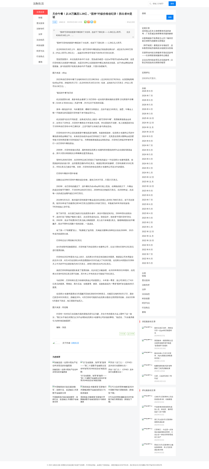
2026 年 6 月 (147, 100)
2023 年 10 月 (148, 186)
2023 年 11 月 (148, 182)
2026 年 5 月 (147, 105)
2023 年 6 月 (147, 204)
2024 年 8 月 (147, 141)
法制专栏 (40, 29)
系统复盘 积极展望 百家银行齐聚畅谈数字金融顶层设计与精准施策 (93, 399)
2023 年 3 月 (147, 218)
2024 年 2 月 (147, 168)
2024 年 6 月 (147, 150)
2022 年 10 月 (148, 240)
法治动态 (40, 40)
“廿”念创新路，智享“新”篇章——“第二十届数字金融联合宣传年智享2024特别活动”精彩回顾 (93, 378)
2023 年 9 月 (147, 191)
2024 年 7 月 (147, 145)
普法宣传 (40, 23)
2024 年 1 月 (147, 173)
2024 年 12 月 (148, 123)
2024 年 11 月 (148, 127)
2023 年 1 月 (147, 227)
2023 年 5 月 (147, 209)
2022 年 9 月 (147, 245)
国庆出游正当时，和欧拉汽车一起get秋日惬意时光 (163, 330)
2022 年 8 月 (147, 250)
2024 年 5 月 (147, 154)
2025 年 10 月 (148, 118)
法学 (40, 34)
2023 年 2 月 (147, 222)
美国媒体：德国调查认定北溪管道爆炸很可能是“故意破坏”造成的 (163, 343)
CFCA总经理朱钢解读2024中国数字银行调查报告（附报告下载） (121, 399)
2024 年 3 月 (147, 164)
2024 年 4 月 (147, 159)
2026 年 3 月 (147, 114)
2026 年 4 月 (147, 109)
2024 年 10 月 (148, 132)
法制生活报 (56, 465)
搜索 (172, 4)
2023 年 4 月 (147, 213)
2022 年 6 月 (147, 259)
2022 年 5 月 (147, 263)
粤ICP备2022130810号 (154, 465)
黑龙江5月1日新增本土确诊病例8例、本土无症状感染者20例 (163, 447)
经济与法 (40, 51)
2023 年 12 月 (148, 177)
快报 (40, 18)
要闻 (40, 62)
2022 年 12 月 (148, 232)
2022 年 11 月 (148, 236)
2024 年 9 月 (147, 136)
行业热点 (40, 56)
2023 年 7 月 (147, 200)
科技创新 (40, 45)
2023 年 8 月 (147, 195)
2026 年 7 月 (147, 96)
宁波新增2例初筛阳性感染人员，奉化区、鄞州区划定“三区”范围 (163, 409)
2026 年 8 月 (147, 91)
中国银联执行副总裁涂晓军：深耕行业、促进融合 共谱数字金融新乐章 (65, 399)
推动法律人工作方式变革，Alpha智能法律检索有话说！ (163, 355)
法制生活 (38, 3)
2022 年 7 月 (147, 254)
